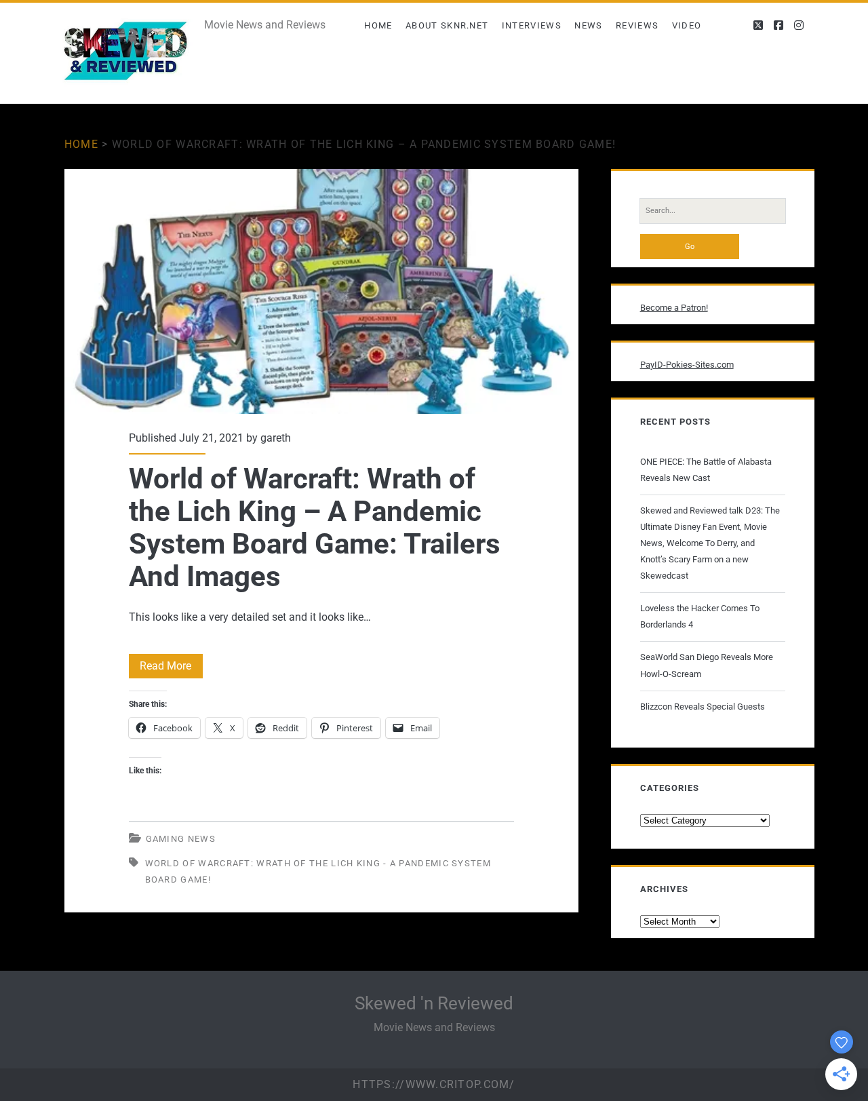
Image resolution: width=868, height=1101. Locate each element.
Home (378, 25)
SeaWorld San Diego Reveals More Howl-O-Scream (706, 665)
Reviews (637, 25)
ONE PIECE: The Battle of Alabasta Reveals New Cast (706, 470)
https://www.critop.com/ (434, 1084)
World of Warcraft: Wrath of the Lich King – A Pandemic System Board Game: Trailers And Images (321, 291)
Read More (171, 668)
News (588, 25)
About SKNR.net (447, 25)
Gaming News (181, 839)
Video (687, 25)
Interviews (531, 25)
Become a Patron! (674, 308)
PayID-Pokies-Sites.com (687, 365)
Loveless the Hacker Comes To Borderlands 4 (700, 616)
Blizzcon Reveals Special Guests (702, 706)
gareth (275, 437)
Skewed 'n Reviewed (434, 1003)
